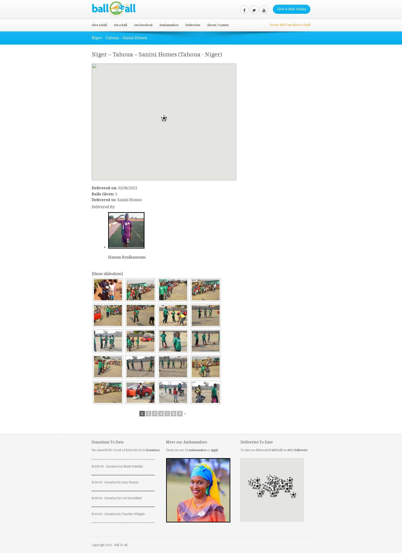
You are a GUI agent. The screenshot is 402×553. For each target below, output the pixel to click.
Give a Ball (99, 25)
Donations (153, 450)
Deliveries (192, 25)
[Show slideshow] (107, 274)
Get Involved (143, 25)
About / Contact (218, 25)
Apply (214, 450)
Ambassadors (168, 25)
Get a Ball (120, 25)
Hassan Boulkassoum (127, 257)
